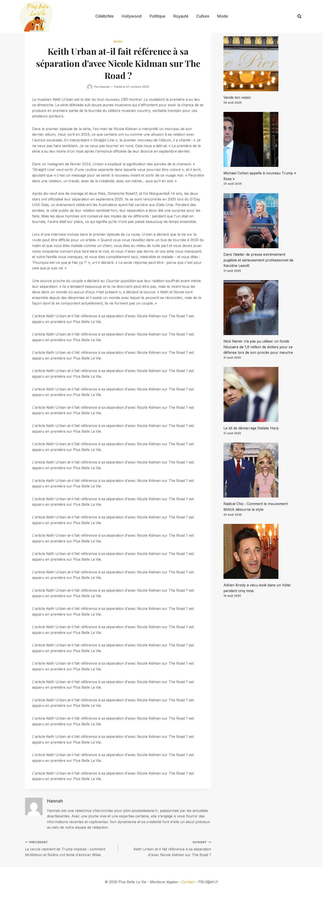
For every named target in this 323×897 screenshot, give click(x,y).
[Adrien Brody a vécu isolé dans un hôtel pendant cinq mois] (260, 551)
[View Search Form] (299, 16)
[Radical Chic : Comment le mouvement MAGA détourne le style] (260, 470)
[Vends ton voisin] (260, 63)
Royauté (180, 16)
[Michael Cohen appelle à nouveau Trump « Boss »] (260, 139)
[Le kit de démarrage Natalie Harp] (260, 394)
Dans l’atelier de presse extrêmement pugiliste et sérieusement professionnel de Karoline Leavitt (258, 260)
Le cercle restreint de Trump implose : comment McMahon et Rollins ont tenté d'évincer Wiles (65, 848)
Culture (202, 16)
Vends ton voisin (237, 97)
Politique (157, 16)
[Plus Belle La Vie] (36, 16)
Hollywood (132, 16)
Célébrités (104, 16)
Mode (222, 16)
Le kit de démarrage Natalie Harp (251, 428)
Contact (187, 882)
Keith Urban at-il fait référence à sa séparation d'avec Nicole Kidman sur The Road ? (172, 848)
